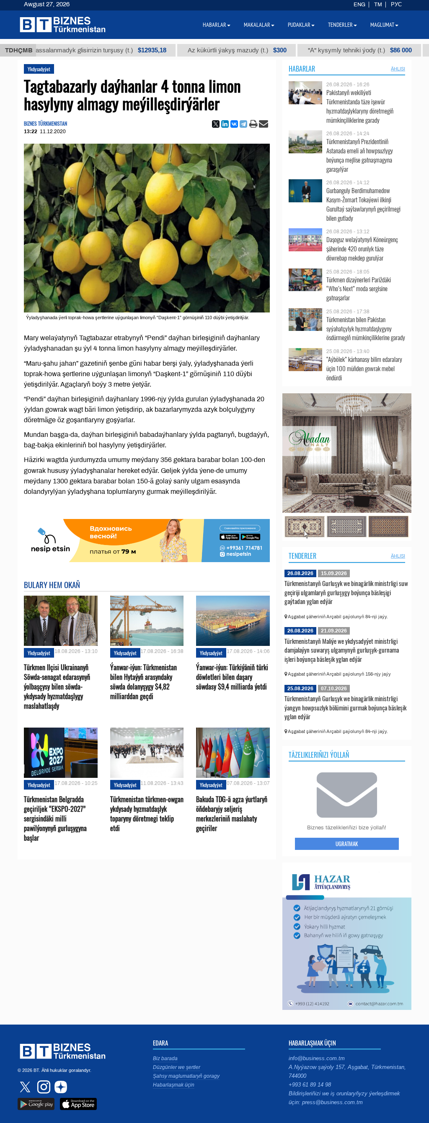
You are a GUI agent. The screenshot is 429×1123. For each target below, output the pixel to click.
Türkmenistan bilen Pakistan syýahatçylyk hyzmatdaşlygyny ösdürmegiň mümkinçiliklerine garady (365, 328)
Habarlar (302, 69)
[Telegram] (243, 124)
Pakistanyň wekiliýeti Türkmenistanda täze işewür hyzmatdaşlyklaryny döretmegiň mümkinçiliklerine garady (359, 106)
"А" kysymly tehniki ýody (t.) (320, 50)
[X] (216, 124)
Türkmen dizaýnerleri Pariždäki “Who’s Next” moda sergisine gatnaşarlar (358, 288)
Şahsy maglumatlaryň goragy (186, 1076)
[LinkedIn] (225, 124)
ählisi (398, 68)
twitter (26, 1087)
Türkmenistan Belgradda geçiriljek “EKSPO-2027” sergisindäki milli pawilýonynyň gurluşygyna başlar (55, 819)
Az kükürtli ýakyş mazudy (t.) (197, 50)
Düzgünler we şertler (176, 1067)
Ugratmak (347, 843)
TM (378, 5)
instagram (42, 1087)
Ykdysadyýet (39, 68)
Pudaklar (299, 24)
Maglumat (382, 24)
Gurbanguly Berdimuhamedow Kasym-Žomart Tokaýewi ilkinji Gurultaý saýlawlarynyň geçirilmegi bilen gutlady (363, 204)
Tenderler (302, 556)
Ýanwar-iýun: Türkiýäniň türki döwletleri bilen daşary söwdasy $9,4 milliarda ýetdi (232, 677)
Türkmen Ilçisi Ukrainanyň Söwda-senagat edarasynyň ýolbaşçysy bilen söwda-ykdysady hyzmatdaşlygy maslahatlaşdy (57, 687)
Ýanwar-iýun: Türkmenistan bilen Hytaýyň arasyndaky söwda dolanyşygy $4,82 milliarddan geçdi (143, 682)
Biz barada (165, 1058)
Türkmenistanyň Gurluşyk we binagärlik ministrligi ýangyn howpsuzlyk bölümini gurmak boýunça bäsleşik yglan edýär (345, 707)
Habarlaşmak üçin (173, 1085)
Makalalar (257, 24)
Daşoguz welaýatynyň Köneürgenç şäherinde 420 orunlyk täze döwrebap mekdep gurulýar (362, 248)
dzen (59, 1087)
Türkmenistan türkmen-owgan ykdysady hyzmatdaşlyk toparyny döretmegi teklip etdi (146, 814)
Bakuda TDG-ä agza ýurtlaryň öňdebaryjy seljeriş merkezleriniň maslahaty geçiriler (231, 814)
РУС (396, 5)
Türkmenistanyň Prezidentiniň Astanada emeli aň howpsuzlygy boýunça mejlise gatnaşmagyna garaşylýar (359, 155)
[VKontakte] (234, 124)
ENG (359, 5)
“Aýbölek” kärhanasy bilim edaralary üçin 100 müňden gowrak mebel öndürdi (364, 368)
